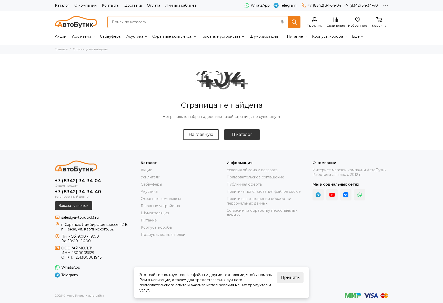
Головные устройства (220, 36)
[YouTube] (332, 194)
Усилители (81, 36)
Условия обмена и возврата (252, 170)
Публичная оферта (244, 184)
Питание (295, 36)
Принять (290, 277)
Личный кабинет (180, 5)
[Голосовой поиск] (282, 22)
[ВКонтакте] (345, 194)
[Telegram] (318, 194)
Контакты (110, 5)
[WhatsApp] (359, 194)
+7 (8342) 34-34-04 (324, 5)
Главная (61, 49)
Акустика (134, 36)
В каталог (242, 134)
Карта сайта (94, 295)
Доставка (133, 5)
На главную (201, 134)
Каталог (62, 5)
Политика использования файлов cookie (264, 191)
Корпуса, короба (327, 36)
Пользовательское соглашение (255, 177)
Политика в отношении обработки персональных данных (259, 201)
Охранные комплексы (172, 36)
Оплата (153, 5)
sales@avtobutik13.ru (80, 217)
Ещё (356, 36)
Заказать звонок (73, 205)
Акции (60, 36)
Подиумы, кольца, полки (163, 234)
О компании (85, 5)
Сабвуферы (110, 36)
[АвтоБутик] (76, 22)
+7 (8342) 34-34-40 (361, 5)
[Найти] (294, 22)
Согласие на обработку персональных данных (262, 212)
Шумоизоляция (263, 36)
